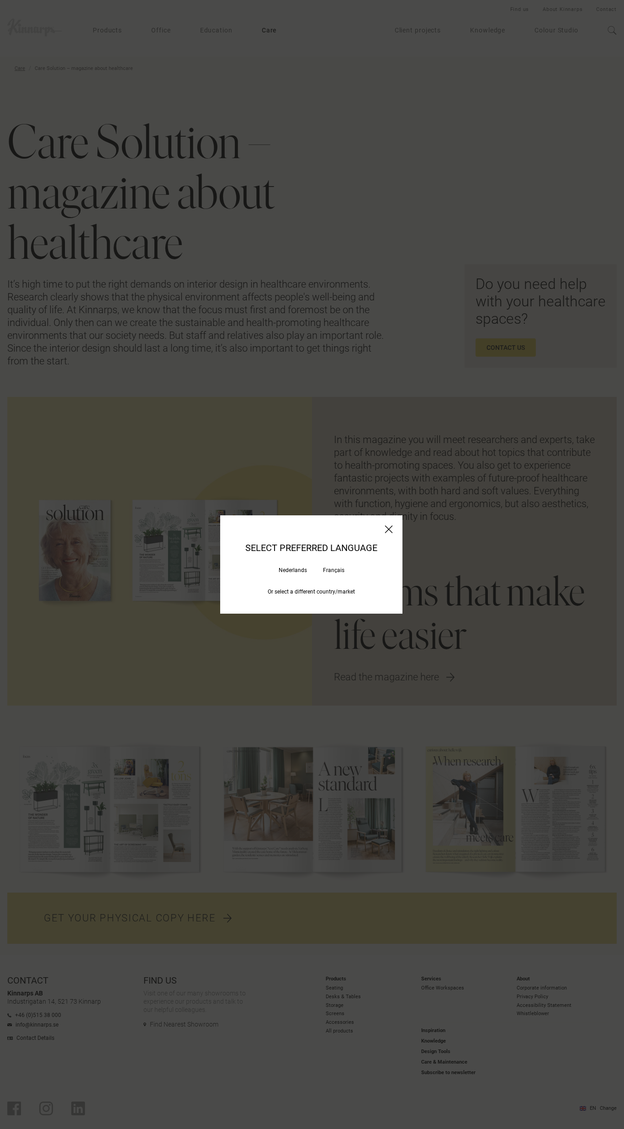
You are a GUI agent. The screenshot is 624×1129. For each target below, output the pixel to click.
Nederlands (293, 570)
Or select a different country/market (311, 592)
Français (333, 570)
